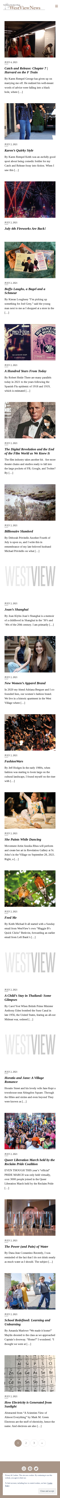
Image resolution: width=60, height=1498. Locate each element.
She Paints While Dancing (23, 839)
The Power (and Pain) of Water (26, 1246)
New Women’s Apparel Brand (25, 683)
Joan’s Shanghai (16, 609)
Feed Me (11, 917)
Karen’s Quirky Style (19, 150)
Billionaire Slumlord (19, 531)
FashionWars (14, 761)
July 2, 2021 (11, 144)
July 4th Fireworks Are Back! (25, 228)
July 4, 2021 (11, 62)
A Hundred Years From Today (25, 371)
